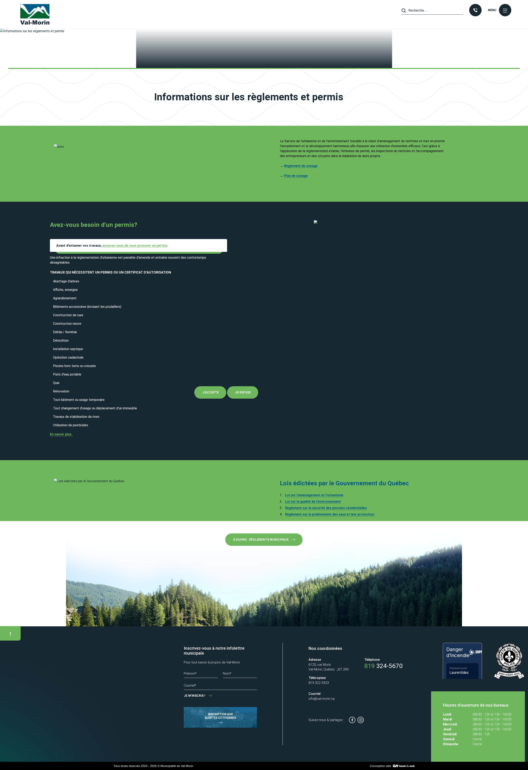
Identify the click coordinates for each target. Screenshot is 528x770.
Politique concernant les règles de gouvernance (285, 401)
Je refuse (243, 392)
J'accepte (210, 392)
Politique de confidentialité (228, 401)
